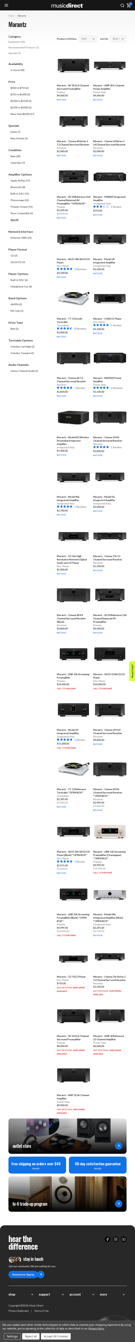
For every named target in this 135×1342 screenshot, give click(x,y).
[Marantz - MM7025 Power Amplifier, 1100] (110, 358)
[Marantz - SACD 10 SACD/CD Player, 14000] (110, 654)
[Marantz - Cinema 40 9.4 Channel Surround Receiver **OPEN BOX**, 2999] (110, 769)
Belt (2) (14, 328)
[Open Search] (122, 5)
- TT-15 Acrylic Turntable (69, 320)
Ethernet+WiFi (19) (21, 237)
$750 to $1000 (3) (20, 94)
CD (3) (14, 255)
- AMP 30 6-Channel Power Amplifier (108, 87)
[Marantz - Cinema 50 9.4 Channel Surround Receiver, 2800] (110, 417)
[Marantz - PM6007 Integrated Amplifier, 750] (110, 177)
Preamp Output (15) (22, 206)
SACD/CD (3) (18, 262)
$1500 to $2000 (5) (21, 107)
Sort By (104, 38)
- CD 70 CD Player (71, 976)
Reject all (31, 1336)
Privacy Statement (18, 1310)
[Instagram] (115, 1239)
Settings (12, 1336)
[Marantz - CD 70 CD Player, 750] (73, 957)
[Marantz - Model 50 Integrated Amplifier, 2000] (110, 476)
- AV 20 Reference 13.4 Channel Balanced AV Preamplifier (110, 618)
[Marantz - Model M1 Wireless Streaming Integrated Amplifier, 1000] (73, 417)
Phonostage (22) (20, 200)
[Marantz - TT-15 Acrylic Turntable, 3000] (73, 298)
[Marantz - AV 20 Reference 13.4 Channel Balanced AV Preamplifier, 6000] (110, 595)
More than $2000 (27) (22, 113)
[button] (30, 219)
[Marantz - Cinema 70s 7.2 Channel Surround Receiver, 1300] (110, 536)
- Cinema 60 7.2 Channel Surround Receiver (71, 379)
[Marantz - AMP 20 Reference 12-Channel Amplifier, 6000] (110, 1016)
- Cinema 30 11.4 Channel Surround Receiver (107, 731)
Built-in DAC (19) (20, 193)
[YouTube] (124, 1239)
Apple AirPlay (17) (20, 180)
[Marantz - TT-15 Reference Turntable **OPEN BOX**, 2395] (73, 769)
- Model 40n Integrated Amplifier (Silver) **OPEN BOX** (108, 918)
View (74, 38)
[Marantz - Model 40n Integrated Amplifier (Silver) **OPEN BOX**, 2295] (110, 894)
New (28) (15, 156)
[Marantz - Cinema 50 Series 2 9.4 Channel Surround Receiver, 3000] (110, 121)
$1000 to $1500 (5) (21, 100)
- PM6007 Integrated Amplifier (109, 198)
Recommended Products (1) (23, 47)
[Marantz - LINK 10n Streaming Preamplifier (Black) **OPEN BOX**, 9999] (73, 894)
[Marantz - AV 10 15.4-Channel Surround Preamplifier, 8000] (73, 1016)
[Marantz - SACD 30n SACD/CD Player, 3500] (73, 239)
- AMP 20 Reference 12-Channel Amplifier (108, 1037)
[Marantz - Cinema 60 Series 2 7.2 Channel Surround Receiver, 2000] (73, 121)
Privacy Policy (96, 1328)
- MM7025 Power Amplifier (107, 379)
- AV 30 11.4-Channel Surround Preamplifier (73, 87)
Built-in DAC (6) (19, 279)
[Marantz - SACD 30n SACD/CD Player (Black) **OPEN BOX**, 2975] (73, 831)
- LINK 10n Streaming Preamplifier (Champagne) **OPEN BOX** (109, 855)
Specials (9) (14, 53)
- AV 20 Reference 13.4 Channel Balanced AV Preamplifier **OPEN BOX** (73, 200)
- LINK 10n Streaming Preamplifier (73, 676)
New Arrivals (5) (19, 138)
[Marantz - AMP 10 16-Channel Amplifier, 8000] (73, 1075)
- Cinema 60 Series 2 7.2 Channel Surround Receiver (73, 143)
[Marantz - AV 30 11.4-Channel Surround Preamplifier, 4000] (73, 65)
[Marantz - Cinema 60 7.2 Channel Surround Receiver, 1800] (73, 358)
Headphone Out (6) (21, 286)
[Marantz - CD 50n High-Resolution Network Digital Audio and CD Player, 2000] (73, 536)
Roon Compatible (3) (22, 213)
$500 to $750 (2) (20, 87)
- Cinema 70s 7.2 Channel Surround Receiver (107, 558)
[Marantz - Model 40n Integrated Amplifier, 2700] (73, 476)
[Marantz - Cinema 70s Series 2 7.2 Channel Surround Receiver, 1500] (110, 957)
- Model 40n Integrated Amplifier (68, 498)
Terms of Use (41, 1310)
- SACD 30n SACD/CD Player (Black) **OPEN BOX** (73, 853)
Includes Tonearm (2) (22, 353)
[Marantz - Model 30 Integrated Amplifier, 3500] (110, 239)
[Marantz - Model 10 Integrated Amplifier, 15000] (73, 710)
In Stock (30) (17, 70)
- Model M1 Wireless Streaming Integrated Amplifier (73, 440)
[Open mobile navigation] (6, 5)
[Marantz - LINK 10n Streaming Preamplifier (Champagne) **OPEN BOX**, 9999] (110, 831)
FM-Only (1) (17, 310)
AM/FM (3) (16, 304)
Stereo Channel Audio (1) (24, 370)
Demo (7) (15, 131)
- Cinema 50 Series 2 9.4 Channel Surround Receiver (109, 143)
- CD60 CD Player (107, 318)
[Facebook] (107, 1239)
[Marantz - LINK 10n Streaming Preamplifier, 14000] (73, 654)
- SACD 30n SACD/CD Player (73, 261)
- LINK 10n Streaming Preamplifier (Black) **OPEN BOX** (73, 918)
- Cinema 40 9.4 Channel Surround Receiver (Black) (71, 618)
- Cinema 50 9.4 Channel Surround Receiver (107, 439)
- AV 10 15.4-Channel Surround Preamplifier (73, 1037)
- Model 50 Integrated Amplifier (104, 498)
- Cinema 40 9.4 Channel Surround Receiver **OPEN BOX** (107, 792)
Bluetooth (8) (18, 187)
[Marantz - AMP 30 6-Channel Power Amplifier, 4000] (110, 65)
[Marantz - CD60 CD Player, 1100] (110, 298)
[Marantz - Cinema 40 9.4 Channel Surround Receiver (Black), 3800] (73, 595)
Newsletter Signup (23, 1274)
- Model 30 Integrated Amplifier (104, 261)
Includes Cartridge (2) (22, 346)
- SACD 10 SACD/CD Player (109, 676)
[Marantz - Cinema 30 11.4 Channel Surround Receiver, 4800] (110, 710)
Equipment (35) (16, 41)
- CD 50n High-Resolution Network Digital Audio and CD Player (72, 559)
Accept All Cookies (56, 1336)
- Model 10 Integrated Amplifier (68, 731)
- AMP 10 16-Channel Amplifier (73, 1097)
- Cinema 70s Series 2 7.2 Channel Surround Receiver (109, 978)
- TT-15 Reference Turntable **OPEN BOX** (71, 791)
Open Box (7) (18, 162)
